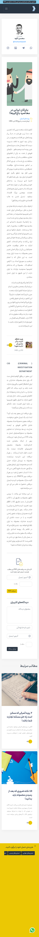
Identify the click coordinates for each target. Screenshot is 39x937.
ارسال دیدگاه (12, 649)
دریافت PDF (12, 591)
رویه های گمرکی (24, 118)
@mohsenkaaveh (19, 42)
